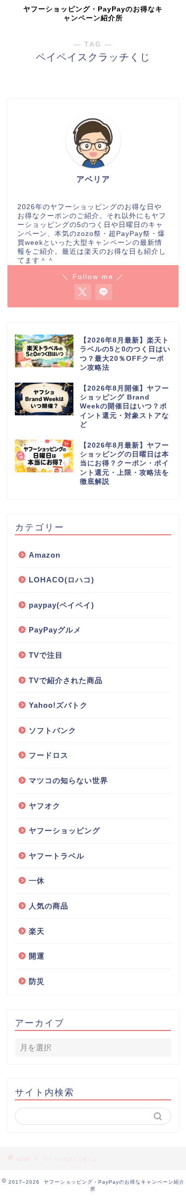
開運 (37, 956)
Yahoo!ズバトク (58, 705)
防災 (37, 981)
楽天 (37, 931)
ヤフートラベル (56, 856)
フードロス (48, 755)
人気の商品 (48, 906)
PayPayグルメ (55, 630)
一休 (37, 880)
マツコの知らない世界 (68, 780)
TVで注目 (46, 655)
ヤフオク (45, 805)
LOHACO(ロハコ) (61, 579)
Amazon (45, 555)
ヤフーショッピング (64, 830)
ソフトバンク (52, 730)
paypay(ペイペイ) (61, 605)
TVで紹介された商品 (66, 680)
